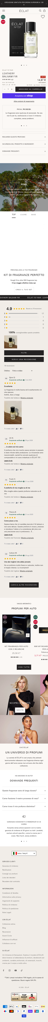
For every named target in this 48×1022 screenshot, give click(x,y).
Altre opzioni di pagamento (24, 101)
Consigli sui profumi (10, 874)
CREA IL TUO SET (24, 289)
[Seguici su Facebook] (3, 970)
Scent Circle (7, 936)
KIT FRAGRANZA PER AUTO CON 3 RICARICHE (16, 647)
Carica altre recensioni (24, 585)
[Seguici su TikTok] (22, 970)
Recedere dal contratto (11, 881)
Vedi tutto (24, 667)
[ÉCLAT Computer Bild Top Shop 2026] (24, 997)
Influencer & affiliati (9, 939)
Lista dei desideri (8, 878)
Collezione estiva (8, 924)
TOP (14, 215)
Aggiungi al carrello (30, 89)
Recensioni (6, 932)
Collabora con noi (9, 943)
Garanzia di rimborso (10, 866)
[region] (24, 826)
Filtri (24, 353)
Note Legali (6, 912)
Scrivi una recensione (24, 359)
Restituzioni (6, 870)
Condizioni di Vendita (10, 893)
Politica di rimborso (9, 905)
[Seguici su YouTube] (15, 970)
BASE (33, 215)
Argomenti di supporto (10, 901)
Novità (20, 710)
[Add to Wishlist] (43, 17)
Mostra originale (27, 398)
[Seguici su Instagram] (9, 970)
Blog (4, 928)
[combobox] (24, 853)
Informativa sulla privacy (11, 897)
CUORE (23, 215)
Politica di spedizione (10, 908)
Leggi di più (8, 461)
